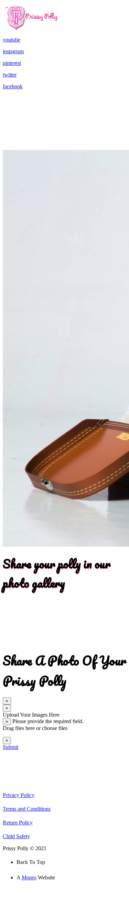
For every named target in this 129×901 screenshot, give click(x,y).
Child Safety (16, 836)
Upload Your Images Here (31, 715)
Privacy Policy (18, 795)
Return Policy (18, 822)
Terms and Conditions (27, 809)
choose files (54, 728)
